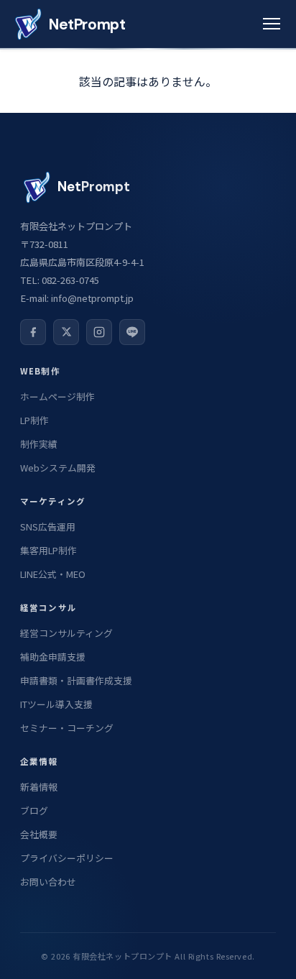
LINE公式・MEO (52, 574)
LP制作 (34, 420)
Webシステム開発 (58, 467)
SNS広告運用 (47, 526)
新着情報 (38, 787)
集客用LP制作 (48, 550)
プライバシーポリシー (67, 858)
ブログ (34, 810)
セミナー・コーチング (67, 728)
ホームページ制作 (57, 396)
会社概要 (38, 834)
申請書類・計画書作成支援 (76, 680)
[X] (66, 332)
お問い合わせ (48, 881)
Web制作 (40, 371)
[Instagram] (99, 332)
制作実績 (38, 444)
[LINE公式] (132, 332)
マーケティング (52, 501)
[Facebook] (33, 332)
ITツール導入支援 (56, 704)
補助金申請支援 (52, 656)
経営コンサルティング (66, 633)
